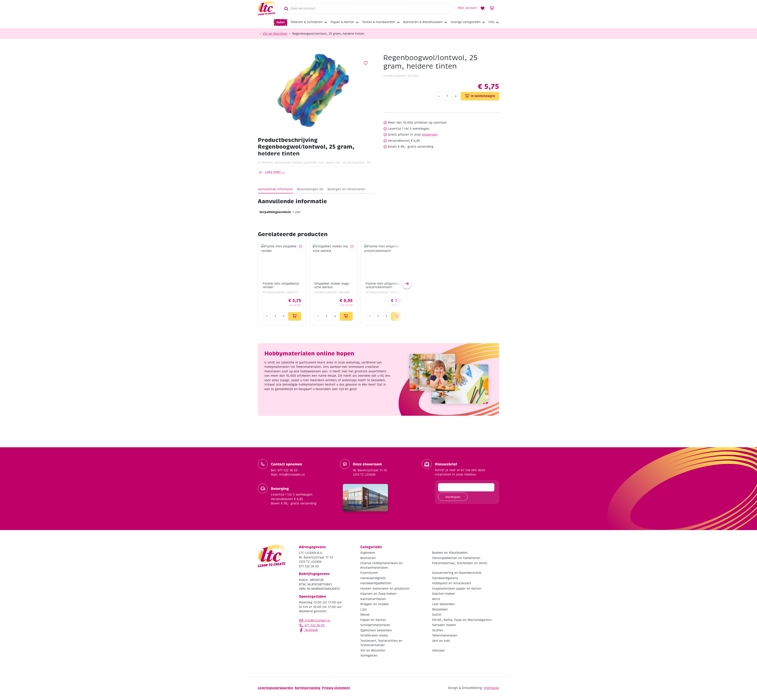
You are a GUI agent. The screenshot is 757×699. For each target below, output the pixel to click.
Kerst (436, 599)
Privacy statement (336, 688)
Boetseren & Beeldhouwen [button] (423, 22)
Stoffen (437, 630)
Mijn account (467, 8)
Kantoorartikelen (373, 599)
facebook (311, 630)
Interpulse (491, 688)
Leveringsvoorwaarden (275, 688)
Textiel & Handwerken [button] (378, 22)
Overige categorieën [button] (466, 22)
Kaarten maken (443, 594)
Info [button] (491, 22)
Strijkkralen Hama (374, 635)
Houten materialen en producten (385, 588)
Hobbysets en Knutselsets (451, 583)
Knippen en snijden (374, 604)
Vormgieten (369, 655)
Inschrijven (453, 497)
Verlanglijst (483, 8)
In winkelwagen (483, 96)
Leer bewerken (443, 604)
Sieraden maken (444, 625)
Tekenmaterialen (444, 635)
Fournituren (369, 573)
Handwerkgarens (445, 578)
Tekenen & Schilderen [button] (306, 22)
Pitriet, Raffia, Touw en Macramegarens (462, 620)
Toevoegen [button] (294, 316)
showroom (430, 134)
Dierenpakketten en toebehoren (456, 558)
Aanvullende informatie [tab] (275, 189)
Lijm (363, 609)
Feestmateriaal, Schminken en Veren (459, 563)
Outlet (280, 22)
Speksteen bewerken (376, 630)
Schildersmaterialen (375, 625)
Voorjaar (438, 650)
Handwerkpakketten (375, 583)
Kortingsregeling (307, 688)
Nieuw (365, 614)
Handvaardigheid (372, 578)
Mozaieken (440, 609)
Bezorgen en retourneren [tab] (346, 189)
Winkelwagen (492, 8)
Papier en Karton (373, 620)
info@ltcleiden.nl (317, 620)
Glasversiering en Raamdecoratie (456, 573)
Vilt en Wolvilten (275, 33)
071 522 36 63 (314, 625)
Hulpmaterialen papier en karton (456, 588)
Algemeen (367, 553)
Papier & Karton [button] (342, 22)
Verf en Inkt (441, 641)
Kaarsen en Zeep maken (378, 594)
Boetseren (368, 558)
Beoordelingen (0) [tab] (310, 189)
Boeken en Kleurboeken (450, 553)
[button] (407, 284)
